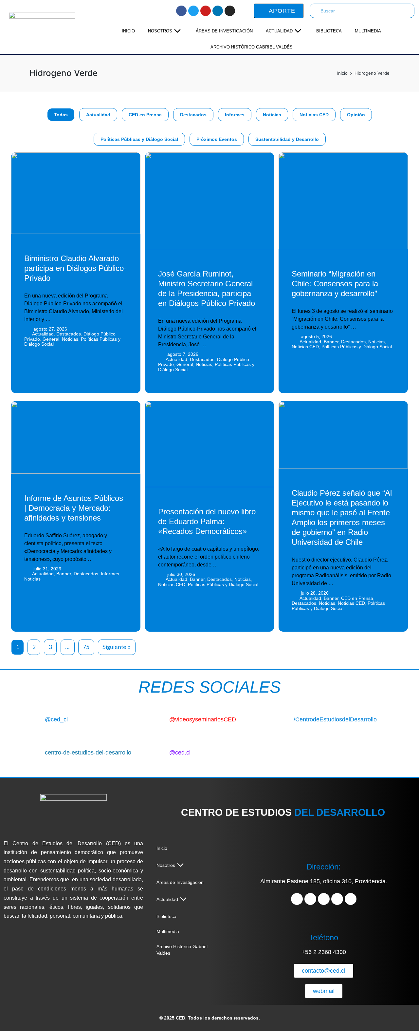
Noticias (272, 114)
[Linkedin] (217, 11)
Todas (61, 114)
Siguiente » (116, 647)
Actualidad (279, 31)
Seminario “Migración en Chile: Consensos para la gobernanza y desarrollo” (335, 283)
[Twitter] (193, 11)
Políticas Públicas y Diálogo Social (139, 139)
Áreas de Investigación (224, 31)
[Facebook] (181, 11)
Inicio (128, 31)
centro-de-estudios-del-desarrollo (88, 752)
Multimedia (368, 31)
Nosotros (160, 31)
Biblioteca (329, 31)
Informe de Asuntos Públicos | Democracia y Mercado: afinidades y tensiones (73, 508)
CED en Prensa (145, 114)
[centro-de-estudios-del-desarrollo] (35, 751)
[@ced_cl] (35, 718)
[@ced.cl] (159, 751)
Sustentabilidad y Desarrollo (287, 139)
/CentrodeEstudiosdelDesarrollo (335, 719)
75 (86, 647)
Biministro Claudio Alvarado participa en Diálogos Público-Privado (75, 268)
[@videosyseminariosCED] (159, 718)
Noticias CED (314, 114)
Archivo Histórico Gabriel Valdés (251, 47)
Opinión (356, 114)
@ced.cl (180, 752)
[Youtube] (205, 11)
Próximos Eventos (216, 139)
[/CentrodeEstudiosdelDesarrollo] (284, 718)
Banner (331, 341)
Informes (235, 114)
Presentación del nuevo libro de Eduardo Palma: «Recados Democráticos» (207, 521)
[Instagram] (230, 11)
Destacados (193, 114)
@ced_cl (56, 719)
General (51, 339)
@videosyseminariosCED (202, 719)
